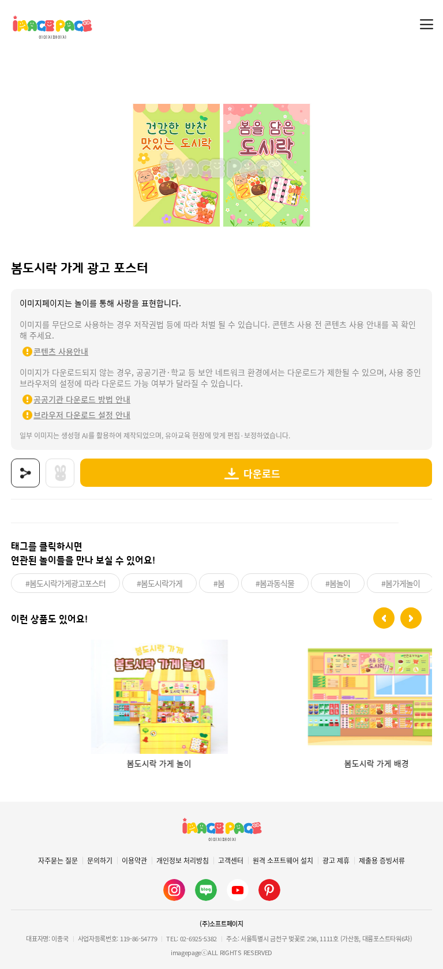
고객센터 (230, 860)
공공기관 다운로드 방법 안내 (81, 399)
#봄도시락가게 (159, 583)
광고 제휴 (336, 860)
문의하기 (99, 860)
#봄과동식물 (275, 583)
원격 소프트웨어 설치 (283, 860)
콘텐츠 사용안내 (60, 351)
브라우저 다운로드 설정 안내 (81, 414)
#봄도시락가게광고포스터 (65, 583)
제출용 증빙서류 (382, 860)
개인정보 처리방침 (182, 860)
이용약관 (134, 860)
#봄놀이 (337, 583)
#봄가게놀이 (400, 583)
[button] (384, 618)
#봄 (218, 583)
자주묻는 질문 (58, 860)
